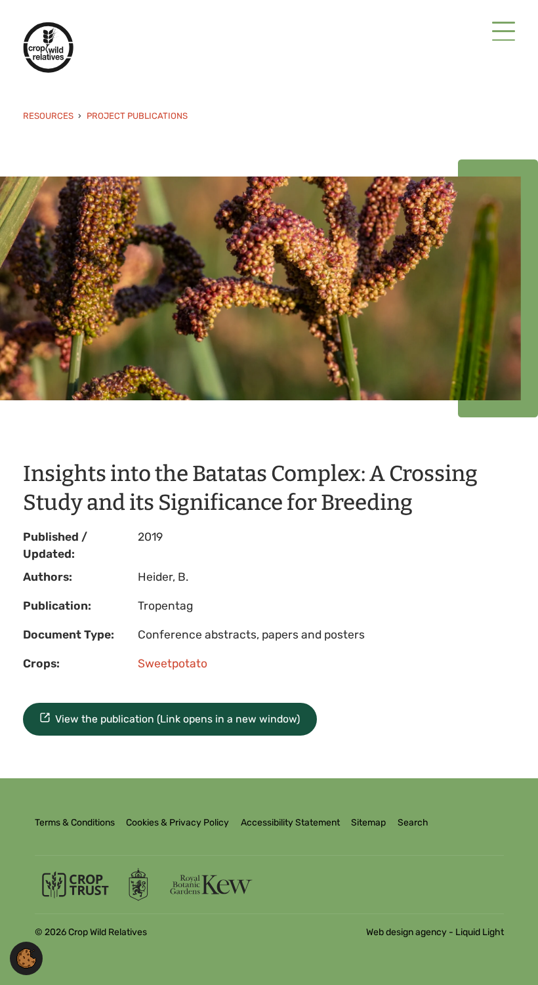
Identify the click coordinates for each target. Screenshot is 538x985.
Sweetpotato (172, 663)
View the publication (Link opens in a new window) (177, 719)
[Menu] (503, 32)
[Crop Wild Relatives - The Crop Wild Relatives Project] (48, 47)
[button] (26, 957)
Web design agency (407, 932)
